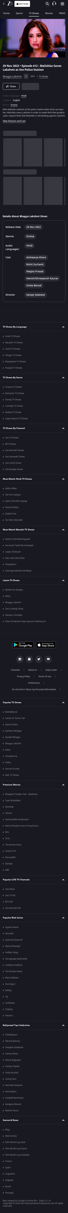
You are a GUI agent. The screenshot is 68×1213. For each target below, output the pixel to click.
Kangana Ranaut (13, 1108)
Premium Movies (11, 789)
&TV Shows (10, 448)
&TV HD (9, 906)
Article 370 (10, 855)
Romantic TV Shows (14, 397)
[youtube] (47, 663)
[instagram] (28, 663)
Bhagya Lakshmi (12, 75)
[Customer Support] (54, 4)
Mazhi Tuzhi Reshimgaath (17, 543)
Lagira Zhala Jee (13, 556)
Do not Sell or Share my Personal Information (33, 693)
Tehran (8, 817)
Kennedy (9, 811)
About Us (31, 674)
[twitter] (37, 663)
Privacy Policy (22, 680)
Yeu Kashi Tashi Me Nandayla (19, 549)
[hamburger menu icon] (62, 4)
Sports (19, 13)
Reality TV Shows (13, 416)
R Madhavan (11, 1039)
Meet (7, 600)
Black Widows (11, 982)
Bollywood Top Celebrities (16, 1029)
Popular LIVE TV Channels (16, 884)
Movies (49, 13)
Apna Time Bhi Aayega (16, 505)
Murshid (9, 937)
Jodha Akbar (11, 492)
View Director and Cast (14, 122)
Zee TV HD (10, 899)
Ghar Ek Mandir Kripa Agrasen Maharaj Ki (25, 625)
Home (6, 13)
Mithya (8, 994)
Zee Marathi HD (13, 912)
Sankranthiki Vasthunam (17, 823)
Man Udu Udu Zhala (15, 562)
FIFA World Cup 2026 (15, 1146)
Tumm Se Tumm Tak (15, 722)
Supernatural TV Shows (16, 422)
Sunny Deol (10, 1083)
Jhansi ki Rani (11, 728)
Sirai (7, 842)
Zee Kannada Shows (15, 460)
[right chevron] (7, 154)
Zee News (10, 893)
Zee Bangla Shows (14, 473)
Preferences (33, 687)
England (9, 1184)
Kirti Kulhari (10, 1095)
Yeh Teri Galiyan (13, 499)
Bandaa (9, 867)
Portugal (9, 1197)
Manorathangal (12, 950)
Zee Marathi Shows (14, 454)
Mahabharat (11, 716)
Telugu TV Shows (13, 359)
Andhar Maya (11, 956)
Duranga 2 (10, 988)
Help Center (50, 674)
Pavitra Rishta (11, 511)
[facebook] (18, 663)
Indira (8, 766)
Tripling (8, 1013)
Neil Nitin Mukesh (13, 1089)
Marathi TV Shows (14, 346)
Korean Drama (12, 773)
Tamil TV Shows (12, 353)
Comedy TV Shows (14, 410)
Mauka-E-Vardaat (13, 619)
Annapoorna (11, 760)
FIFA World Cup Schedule (17, 1159)
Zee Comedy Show (14, 613)
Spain (8, 1171)
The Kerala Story (13, 849)
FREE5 (62, 13)
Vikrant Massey (12, 1045)
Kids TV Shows (12, 779)
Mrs (7, 836)
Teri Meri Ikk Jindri (14, 524)
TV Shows (34, 13)
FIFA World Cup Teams (16, 1152)
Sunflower (10, 1007)
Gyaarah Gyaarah (13, 944)
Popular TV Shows (12, 706)
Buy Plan (23, 4)
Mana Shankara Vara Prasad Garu (21, 830)
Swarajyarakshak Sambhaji (18, 574)
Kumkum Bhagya (13, 735)
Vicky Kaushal (11, 1076)
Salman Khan (11, 1057)
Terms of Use (43, 680)
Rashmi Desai (11, 1114)
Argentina (10, 1178)
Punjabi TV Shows (13, 372)
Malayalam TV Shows (15, 365)
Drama (14, 103)
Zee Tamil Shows (13, 467)
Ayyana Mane (11, 931)
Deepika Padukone (14, 1051)
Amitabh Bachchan (14, 1102)
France (8, 1165)
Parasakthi (10, 861)
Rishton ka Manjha (14, 594)
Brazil (8, 1190)
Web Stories (11, 1140)
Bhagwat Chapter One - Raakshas (21, 798)
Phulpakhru (10, 568)
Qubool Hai (10, 517)
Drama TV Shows (13, 391)
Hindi (23, 94)
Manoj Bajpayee (13, 1064)
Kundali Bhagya (12, 741)
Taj (6, 1000)
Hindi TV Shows (12, 340)
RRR (7, 874)
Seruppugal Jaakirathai (16, 963)
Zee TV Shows (12, 442)
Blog (7, 1133)
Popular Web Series (13, 922)
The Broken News (13, 975)
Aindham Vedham (13, 969)
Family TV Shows (13, 403)
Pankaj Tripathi (12, 1070)
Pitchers (9, 1019)
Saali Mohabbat (12, 804)
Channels (14, 674)
